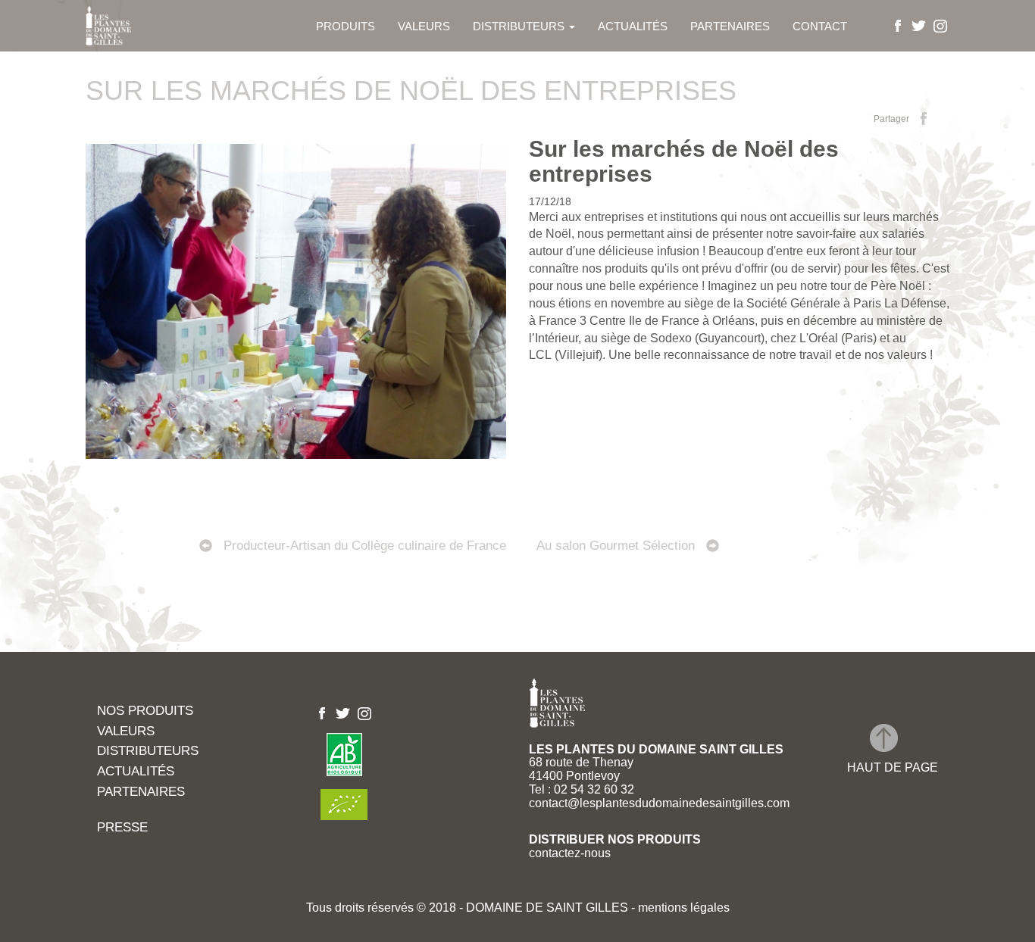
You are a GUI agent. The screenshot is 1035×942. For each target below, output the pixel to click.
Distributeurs (520, 26)
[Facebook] (898, 25)
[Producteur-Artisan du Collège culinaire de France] (302, 510)
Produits (345, 26)
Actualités (633, 26)
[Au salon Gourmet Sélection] (733, 510)
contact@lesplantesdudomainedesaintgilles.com (659, 803)
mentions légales (682, 907)
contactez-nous (570, 853)
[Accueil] (114, 25)
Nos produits (145, 711)
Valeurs (424, 26)
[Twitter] (919, 25)
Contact (820, 26)
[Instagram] (940, 25)
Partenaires (730, 26)
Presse (122, 828)
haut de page (892, 767)
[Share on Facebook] (923, 118)
